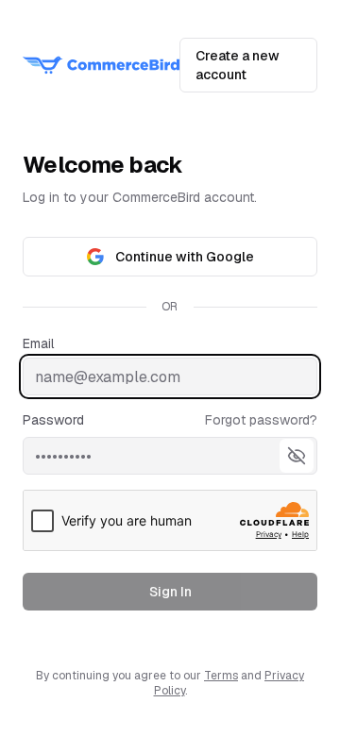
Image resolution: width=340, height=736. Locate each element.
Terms (221, 675)
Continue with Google (184, 256)
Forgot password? (261, 419)
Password (53, 420)
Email (38, 343)
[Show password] (297, 456)
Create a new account (238, 65)
